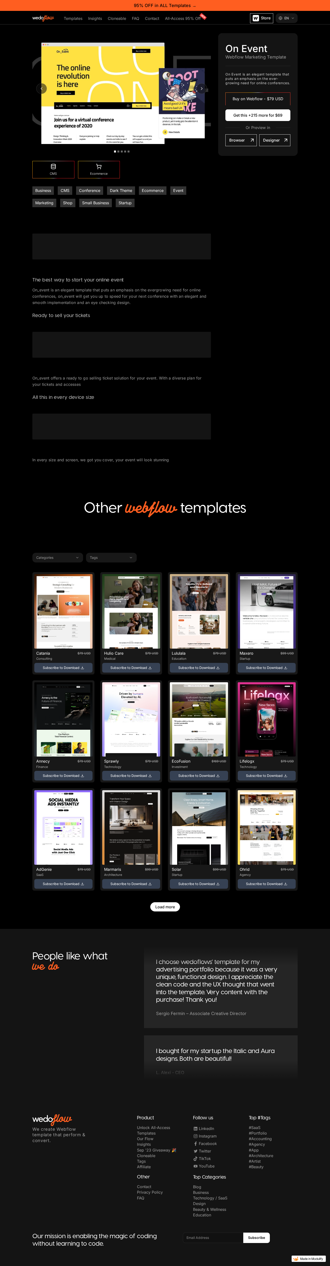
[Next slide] (201, 88)
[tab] (115, 151)
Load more (165, 906)
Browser (237, 140)
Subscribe (256, 1238)
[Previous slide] (41, 88)
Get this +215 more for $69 (257, 115)
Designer (271, 140)
